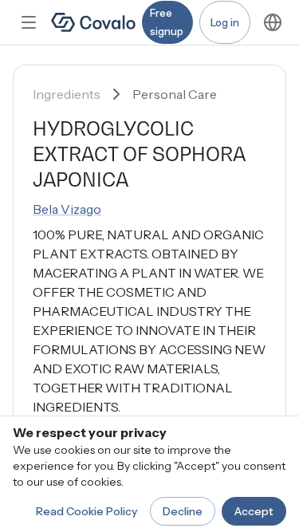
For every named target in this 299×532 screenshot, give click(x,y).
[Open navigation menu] (29, 22)
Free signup (166, 21)
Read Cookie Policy (86, 511)
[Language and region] (273, 22)
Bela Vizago (67, 209)
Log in (224, 22)
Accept (253, 511)
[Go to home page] (93, 22)
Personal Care (174, 94)
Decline (183, 511)
